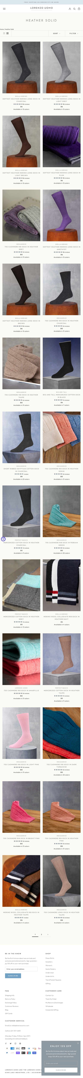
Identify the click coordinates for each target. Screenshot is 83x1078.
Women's (49, 965)
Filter (73, 33)
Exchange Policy (11, 1003)
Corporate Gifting (52, 1010)
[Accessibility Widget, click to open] (3, 539)
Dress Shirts (50, 958)
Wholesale (49, 1006)
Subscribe (61, 1070)
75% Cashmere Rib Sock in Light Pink (21, 764)
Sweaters (49, 962)
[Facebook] (6, 1043)
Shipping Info (9, 995)
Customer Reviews (11, 1006)
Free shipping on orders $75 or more (41, 2)
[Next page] (48, 934)
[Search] (74, 9)
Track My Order (51, 999)
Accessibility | (39, 1072)
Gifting (48, 983)
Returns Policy (10, 999)
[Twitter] (10, 1043)
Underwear (50, 973)
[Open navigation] (4, 9)
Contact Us (50, 995)
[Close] (78, 1043)
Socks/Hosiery (51, 969)
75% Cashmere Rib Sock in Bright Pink (21, 838)
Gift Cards (8, 1013)
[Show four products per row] (7, 33)
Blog (6, 1010)
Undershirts (50, 976)
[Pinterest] (20, 1043)
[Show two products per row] (4, 33)
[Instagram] (15, 1043)
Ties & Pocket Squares (53, 980)
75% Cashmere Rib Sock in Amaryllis (21, 690)
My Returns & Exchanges (54, 1003)
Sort (56, 33)
